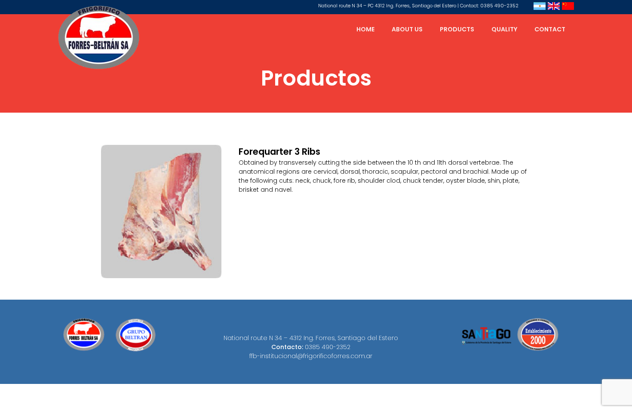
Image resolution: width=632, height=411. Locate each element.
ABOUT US (407, 29)
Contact (549, 29)
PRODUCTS (457, 29)
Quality (504, 29)
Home (365, 29)
